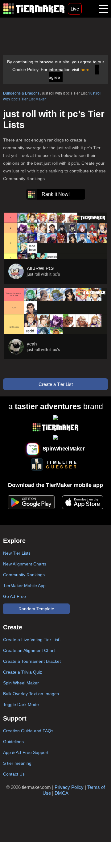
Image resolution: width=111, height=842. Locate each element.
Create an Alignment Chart (29, 650)
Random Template (36, 608)
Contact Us (14, 774)
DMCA (61, 793)
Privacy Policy (69, 787)
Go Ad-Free (14, 596)
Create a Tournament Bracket (32, 661)
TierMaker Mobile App (24, 585)
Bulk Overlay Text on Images (31, 693)
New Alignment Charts (24, 563)
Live (75, 8)
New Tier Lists (17, 553)
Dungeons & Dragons (21, 93)
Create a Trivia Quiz (22, 672)
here (84, 69)
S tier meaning (17, 763)
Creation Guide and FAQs (28, 730)
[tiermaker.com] (34, 9)
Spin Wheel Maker (21, 682)
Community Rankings (24, 574)
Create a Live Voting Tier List (31, 639)
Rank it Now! (56, 194)
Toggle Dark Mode (21, 704)
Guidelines (13, 741)
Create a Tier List (56, 384)
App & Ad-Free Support (25, 752)
